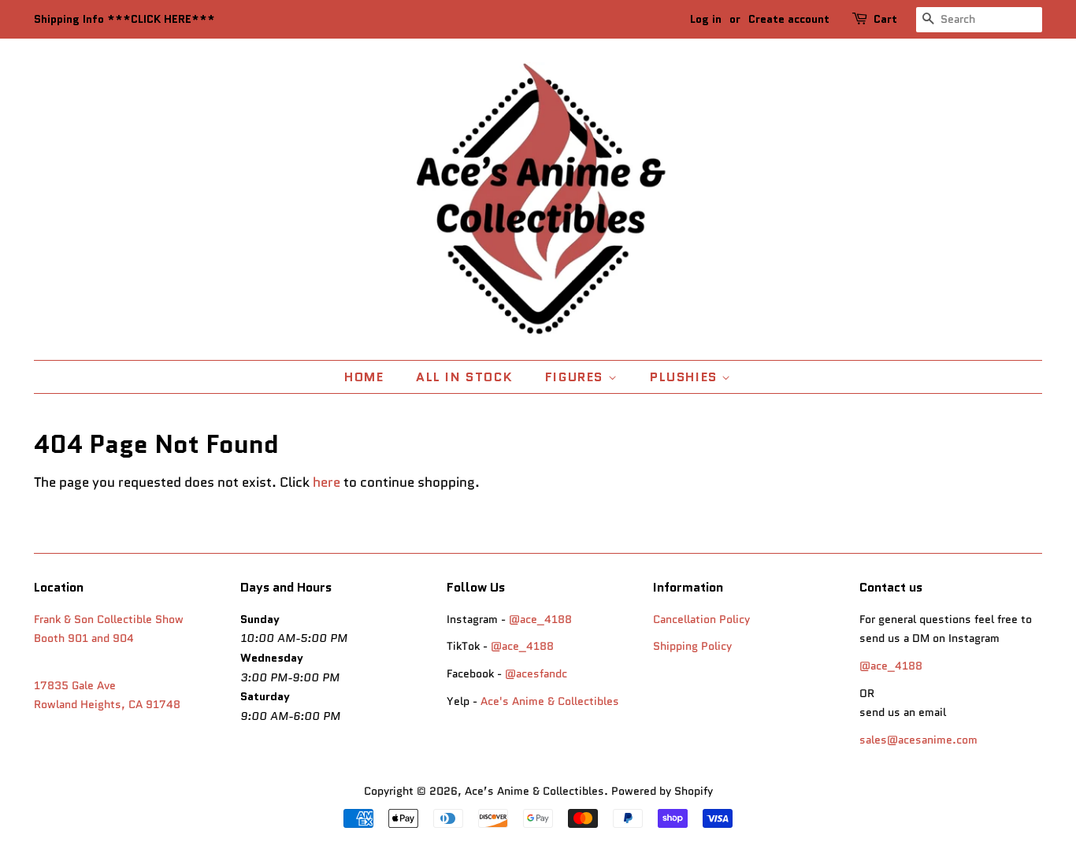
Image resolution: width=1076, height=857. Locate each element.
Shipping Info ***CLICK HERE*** (124, 19)
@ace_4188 (540, 619)
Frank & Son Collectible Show (109, 619)
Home (364, 377)
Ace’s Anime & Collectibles (534, 791)
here (326, 482)
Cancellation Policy (701, 619)
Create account (788, 19)
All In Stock (464, 377)
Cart (885, 19)
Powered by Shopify (662, 791)
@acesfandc (536, 673)
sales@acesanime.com (918, 740)
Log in (706, 19)
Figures (576, 377)
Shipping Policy (692, 646)
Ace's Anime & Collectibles (549, 701)
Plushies (686, 377)
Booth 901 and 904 (84, 638)
